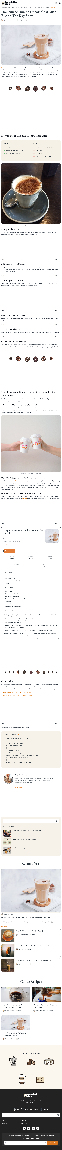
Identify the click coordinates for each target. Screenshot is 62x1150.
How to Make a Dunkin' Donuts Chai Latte (17, 738)
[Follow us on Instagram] (37, 1128)
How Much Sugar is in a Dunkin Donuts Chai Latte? (21, 760)
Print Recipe (9, 551)
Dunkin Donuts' (5, 408)
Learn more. (52, 7)
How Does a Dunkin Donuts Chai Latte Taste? (20, 762)
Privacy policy (24, 1123)
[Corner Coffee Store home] (31, 1095)
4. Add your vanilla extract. (15, 748)
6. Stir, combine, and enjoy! (15, 753)
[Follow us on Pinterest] (33, 1128)
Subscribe (53, 1142)
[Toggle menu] (60, 3)
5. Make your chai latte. (14, 750)
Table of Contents (13, 734)
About (4, 1120)
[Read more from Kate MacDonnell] (2, 20)
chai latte (17, 481)
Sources (4, 719)
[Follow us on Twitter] (28, 1128)
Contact (4, 1123)
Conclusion (9, 765)
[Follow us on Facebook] (24, 1128)
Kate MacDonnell (10, 20)
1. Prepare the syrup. (13, 740)
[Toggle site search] (56, 3)
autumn (24, 498)
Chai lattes (4, 67)
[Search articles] (57, 821)
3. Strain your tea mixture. (15, 745)
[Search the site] (58, 1115)
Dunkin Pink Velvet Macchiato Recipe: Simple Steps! (17, 692)
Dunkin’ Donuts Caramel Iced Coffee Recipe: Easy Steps (18, 695)
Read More (19, 787)
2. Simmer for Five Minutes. (15, 743)
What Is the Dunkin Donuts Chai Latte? (18, 757)
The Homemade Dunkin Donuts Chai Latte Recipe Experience (22, 755)
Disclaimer (23, 1120)
